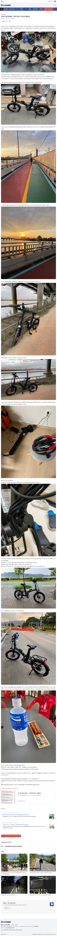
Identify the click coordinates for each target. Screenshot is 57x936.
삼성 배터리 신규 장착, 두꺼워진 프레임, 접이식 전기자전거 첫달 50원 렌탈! (19, 816)
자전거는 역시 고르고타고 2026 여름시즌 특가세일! (15, 824)
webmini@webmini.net (10, 927)
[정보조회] (36, 926)
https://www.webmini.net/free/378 (9, 788)
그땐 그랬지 (35, 9)
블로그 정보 (3, 934)
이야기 (21, 9)
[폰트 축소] (8, 21)
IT (17, 9)
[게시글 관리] (7, 838)
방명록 (41, 9)
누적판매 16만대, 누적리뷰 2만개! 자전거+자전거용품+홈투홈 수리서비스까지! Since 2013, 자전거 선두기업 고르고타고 (24, 827)
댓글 (14, 18)
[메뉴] (55, 5)
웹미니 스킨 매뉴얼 (48, 9)
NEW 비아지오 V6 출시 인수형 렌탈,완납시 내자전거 (16, 814)
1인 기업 (6, 9)
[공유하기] (5, 838)
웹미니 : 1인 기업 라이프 (9, 903)
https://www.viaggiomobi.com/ (9, 812)
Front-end (12, 9)
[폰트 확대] (6, 21)
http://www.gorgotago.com (9, 822)
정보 (30, 9)
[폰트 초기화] (10, 21)
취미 (26, 9)
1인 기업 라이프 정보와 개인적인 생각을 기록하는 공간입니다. (15, 905)
